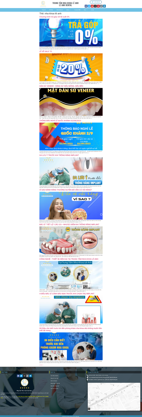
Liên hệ (92, 9)
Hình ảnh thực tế (60, 9)
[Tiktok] (101, 6)
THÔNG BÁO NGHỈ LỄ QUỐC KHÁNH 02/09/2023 (60, 120)
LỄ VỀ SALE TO (45, 51)
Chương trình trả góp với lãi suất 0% (54, 17)
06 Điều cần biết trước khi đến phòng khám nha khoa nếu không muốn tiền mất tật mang (70, 329)
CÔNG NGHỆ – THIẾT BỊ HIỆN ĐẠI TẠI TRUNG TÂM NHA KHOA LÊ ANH (68, 259)
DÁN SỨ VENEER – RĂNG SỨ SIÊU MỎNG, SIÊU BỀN (61, 86)
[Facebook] (86, 6)
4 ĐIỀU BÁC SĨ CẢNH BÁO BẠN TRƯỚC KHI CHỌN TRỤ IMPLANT (66, 294)
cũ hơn (41, 365)
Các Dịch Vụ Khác (54, 388)
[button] (96, 2)
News (85, 9)
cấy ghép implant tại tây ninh (71, 415)
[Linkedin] (104, 6)
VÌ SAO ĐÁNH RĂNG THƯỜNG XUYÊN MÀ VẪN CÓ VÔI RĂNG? (65, 190)
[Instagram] (95, 6)
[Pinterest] (98, 6)
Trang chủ (44, 9)
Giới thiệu (51, 9)
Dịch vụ (67, 9)
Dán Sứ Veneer (54, 380)
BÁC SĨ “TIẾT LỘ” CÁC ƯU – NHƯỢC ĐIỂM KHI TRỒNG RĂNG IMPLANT (69, 224)
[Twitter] (89, 6)
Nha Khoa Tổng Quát (55, 385)
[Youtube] (92, 6)
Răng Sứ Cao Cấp (54, 378)
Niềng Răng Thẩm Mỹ (55, 383)
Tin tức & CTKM (77, 9)
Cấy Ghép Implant (54, 375)
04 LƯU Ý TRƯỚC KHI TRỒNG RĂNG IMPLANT (59, 155)
